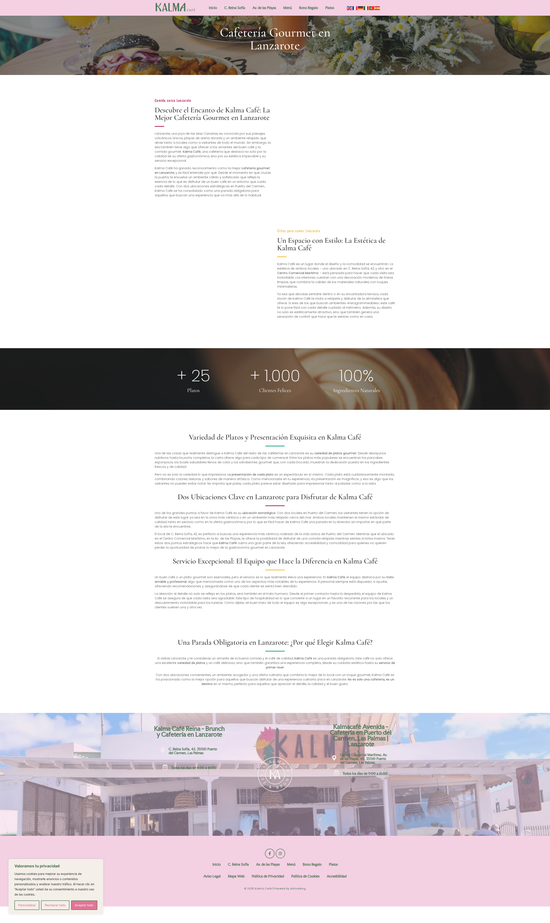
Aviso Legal (212, 876)
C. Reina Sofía (234, 8)
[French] (355, 8)
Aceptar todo (84, 905)
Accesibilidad (337, 876)
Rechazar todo (55, 905)
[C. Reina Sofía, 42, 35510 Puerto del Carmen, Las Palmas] (162, 751)
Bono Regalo (308, 8)
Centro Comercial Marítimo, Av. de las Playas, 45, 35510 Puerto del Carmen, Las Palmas (363, 759)
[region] (56, 886)
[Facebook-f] (269, 853)
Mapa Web (236, 876)
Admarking (298, 888)
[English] (349, 8)
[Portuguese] (372, 8)
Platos (329, 8)
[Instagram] (280, 853)
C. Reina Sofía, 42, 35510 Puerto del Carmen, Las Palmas (193, 751)
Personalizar (27, 905)
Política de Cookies (305, 876)
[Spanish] (377, 8)
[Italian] (366, 8)
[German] (361, 8)
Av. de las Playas (264, 8)
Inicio (213, 8)
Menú (287, 8)
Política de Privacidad (268, 876)
